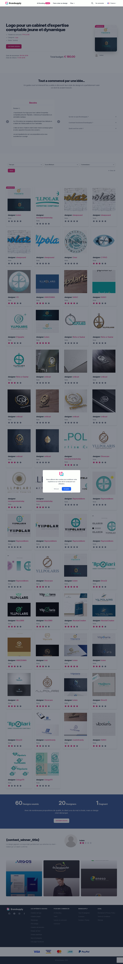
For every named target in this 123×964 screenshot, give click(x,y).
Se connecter (100, 3)
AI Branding (43, 3)
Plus (71, 3)
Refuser (56, 489)
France (112, 3)
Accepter (66, 489)
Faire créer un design (60, 3)
